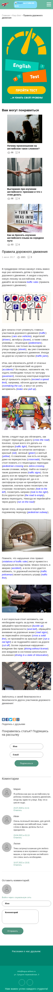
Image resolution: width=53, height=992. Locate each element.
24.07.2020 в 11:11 (21, 808)
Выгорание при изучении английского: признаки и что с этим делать (24, 192)
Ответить (18, 810)
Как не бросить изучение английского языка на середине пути (25, 238)
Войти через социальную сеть (16, 897)
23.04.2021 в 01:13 (21, 835)
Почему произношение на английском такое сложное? (23, 147)
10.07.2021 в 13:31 (21, 862)
